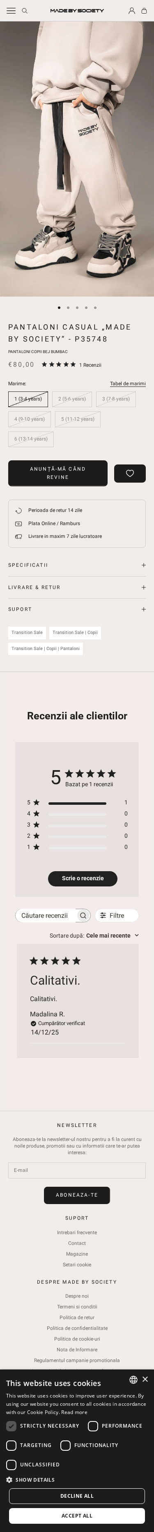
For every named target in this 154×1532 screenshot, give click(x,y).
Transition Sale (27, 632)
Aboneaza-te (77, 1195)
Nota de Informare (77, 1350)
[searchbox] (46, 915)
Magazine (77, 1254)
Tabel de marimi (128, 384)
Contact (77, 1243)
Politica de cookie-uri (77, 1339)
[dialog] (77, 1450)
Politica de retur (77, 1317)
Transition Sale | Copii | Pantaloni (45, 648)
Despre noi (77, 1296)
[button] (77, 1480)
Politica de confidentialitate (77, 1328)
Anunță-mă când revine (58, 473)
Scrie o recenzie (83, 878)
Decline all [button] (77, 1495)
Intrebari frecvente (77, 1232)
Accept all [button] (77, 1515)
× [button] (145, 1379)
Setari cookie (77, 1265)
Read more (74, 1412)
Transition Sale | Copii (75, 632)
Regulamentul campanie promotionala (77, 1360)
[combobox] (94, 935)
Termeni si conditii (77, 1307)
